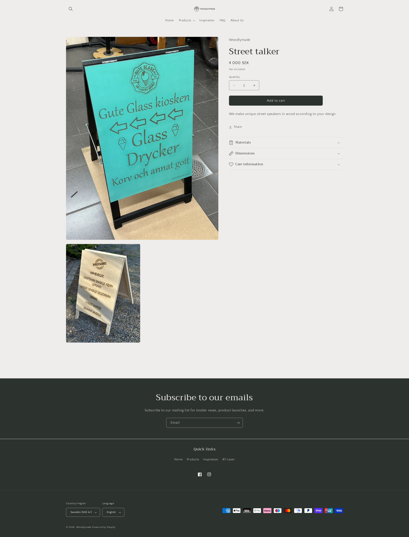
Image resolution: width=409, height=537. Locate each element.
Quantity (234, 76)
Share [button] (238, 127)
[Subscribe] (238, 423)
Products (193, 459)
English (111, 512)
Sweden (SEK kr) (81, 512)
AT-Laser (228, 459)
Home (178, 459)
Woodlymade (84, 527)
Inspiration (210, 459)
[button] (70, 9)
